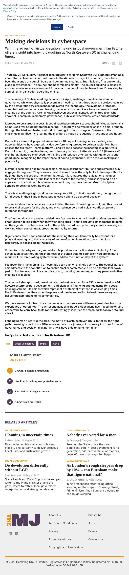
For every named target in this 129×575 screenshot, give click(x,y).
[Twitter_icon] (16, 533)
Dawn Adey (14, 440)
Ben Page (75, 440)
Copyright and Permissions (66, 547)
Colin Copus (14, 475)
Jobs (91, 523)
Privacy (53, 531)
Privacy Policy (9, 11)
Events (92, 531)
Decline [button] (71, 27)
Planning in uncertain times (29, 435)
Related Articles (21, 422)
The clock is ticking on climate (32, 391)
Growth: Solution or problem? (32, 370)
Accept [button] (57, 27)
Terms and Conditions (63, 523)
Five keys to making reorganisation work (38, 381)
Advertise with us (60, 539)
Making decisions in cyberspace (46, 41)
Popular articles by (25, 355)
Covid (56, 343)
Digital (43, 343)
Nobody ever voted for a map (92, 435)
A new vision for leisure (28, 401)
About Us (55, 515)
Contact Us (95, 539)
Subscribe (94, 515)
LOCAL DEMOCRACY (16, 35)
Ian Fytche (13, 63)
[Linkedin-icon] (10, 533)
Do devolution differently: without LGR (27, 467)
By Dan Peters (77, 479)
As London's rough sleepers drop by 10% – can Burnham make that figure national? (95, 470)
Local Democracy (24, 343)
